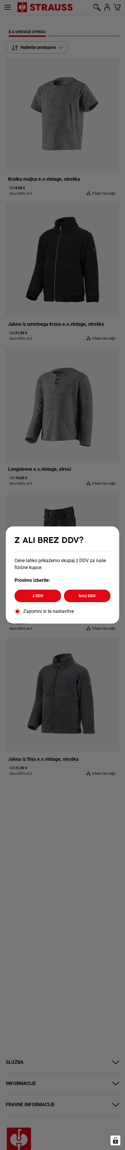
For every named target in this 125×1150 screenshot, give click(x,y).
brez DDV (87, 595)
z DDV (38, 595)
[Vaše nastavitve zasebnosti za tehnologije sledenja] (115, 1140)
